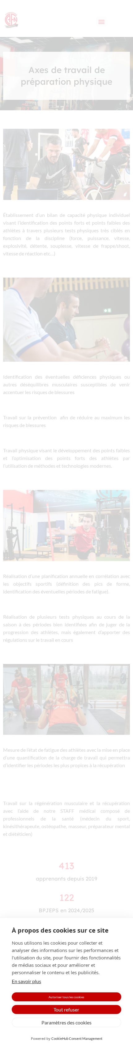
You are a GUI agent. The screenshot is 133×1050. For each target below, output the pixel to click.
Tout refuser (66, 1009)
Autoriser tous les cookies (66, 997)
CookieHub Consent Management (76, 1038)
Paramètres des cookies (66, 1022)
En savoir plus (26, 981)
